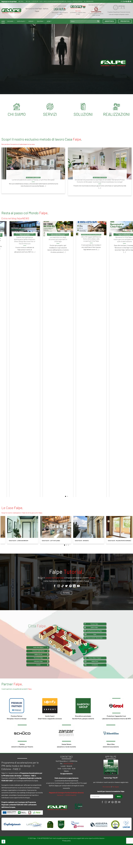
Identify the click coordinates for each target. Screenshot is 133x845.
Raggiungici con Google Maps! (9, 1)
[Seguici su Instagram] (123, 1)
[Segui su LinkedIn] (128, 1)
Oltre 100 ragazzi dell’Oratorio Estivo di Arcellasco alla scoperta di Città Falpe (19, 239)
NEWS (49, 21)
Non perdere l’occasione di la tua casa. (18, 144)
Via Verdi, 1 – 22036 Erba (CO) (66, 795)
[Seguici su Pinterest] (126, 1)
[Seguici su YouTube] (130, 1)
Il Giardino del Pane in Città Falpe (85, 238)
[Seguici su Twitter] (125, 1)
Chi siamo (10, 21)
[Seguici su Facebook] (121, 1)
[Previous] (5, 359)
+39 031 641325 (68, 763)
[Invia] (98, 21)
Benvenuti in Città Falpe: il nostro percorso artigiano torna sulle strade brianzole (52, 239)
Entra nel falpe (15, 218)
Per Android (107, 787)
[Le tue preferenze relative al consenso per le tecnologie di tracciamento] (3, 841)
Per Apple (115, 787)
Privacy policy (66, 840)
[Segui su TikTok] (62, 586)
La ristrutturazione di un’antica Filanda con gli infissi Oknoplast (33, 180)
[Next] (128, 359)
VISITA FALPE (21, 21)
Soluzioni (40, 21)
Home (3, 21)
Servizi (31, 21)
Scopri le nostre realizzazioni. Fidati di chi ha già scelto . (22, 513)
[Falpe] (11, 10)
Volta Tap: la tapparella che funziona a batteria (119, 238)
